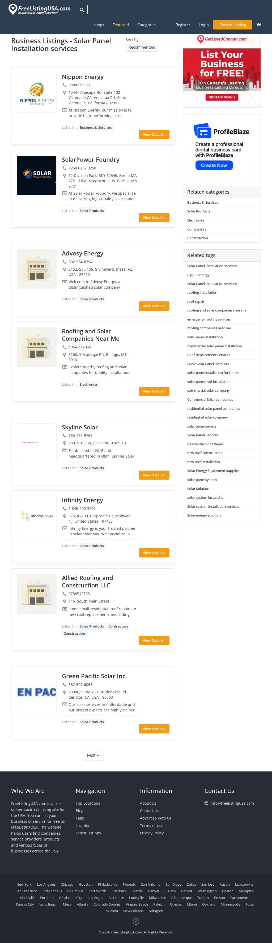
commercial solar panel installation (214, 346)
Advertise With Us (156, 818)
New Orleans (133, 910)
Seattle (137, 891)
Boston (227, 891)
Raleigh (159, 904)
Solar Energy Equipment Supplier (213, 470)
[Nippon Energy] (36, 92)
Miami (192, 904)
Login (204, 24)
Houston (86, 884)
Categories (146, 24)
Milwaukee (157, 897)
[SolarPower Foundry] (36, 175)
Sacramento (239, 897)
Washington (207, 891)
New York (24, 884)
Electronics (88, 384)
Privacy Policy (152, 832)
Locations (84, 825)
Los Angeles (46, 884)
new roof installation (203, 461)
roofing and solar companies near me (216, 310)
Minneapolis (230, 904)
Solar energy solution (204, 515)
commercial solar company (208, 390)
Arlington (156, 910)
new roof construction (205, 452)
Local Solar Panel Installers (208, 363)
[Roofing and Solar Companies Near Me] (36, 347)
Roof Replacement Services (208, 354)
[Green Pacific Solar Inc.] (36, 692)
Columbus (75, 891)
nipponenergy (198, 274)
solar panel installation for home (213, 372)
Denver (153, 891)
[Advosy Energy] (36, 269)
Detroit (186, 891)
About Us (148, 803)
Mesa (67, 904)
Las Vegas (95, 897)
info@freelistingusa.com (232, 803)
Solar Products (92, 210)
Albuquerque (181, 897)
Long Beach (48, 904)
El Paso (170, 891)
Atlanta (82, 904)
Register (183, 24)
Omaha (176, 904)
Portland (47, 897)
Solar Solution (198, 488)
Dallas (191, 884)
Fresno (219, 897)
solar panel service (201, 426)
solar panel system (202, 479)
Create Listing (232, 24)
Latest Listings (88, 832)
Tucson (203, 897)
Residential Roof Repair (205, 444)
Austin (225, 884)
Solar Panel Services (202, 435)
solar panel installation (205, 337)
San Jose (207, 884)
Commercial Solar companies (210, 399)
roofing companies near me (209, 328)
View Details (153, 134)
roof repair (195, 301)
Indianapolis (52, 891)
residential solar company (207, 417)
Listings (97, 24)
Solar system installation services (213, 506)
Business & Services (96, 127)
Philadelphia (107, 884)
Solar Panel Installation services (212, 265)
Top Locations (88, 803)
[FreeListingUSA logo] (39, 9)
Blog (79, 810)
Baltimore (116, 897)
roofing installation (202, 292)
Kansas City (25, 904)
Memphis (246, 891)
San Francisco (26, 891)
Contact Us (149, 810)
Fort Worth (97, 891)
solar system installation (206, 497)
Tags (80, 818)
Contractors (118, 626)
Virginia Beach (137, 904)
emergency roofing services (209, 319)
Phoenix (129, 884)
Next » (93, 755)
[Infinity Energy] (36, 516)
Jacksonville (244, 884)
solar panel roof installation (209, 381)
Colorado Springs (107, 904)
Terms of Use (151, 825)
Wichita (112, 910)
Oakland (208, 904)
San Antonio (150, 884)
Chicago (67, 884)
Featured (121, 24)
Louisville (136, 897)
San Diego (173, 884)
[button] (258, 24)
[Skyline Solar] (36, 443)
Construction (74, 633)
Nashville (27, 897)
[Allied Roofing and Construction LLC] (36, 593)
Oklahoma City (70, 897)
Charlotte (119, 891)
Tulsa (249, 904)
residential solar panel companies (213, 408)
